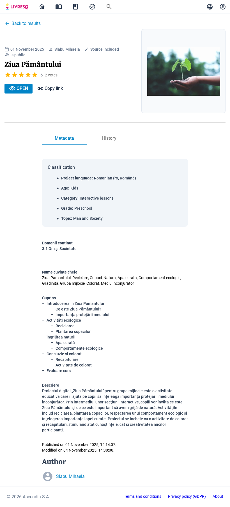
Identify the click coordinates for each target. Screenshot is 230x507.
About (218, 496)
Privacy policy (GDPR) (187, 496)
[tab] (17, 6)
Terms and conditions (142, 496)
